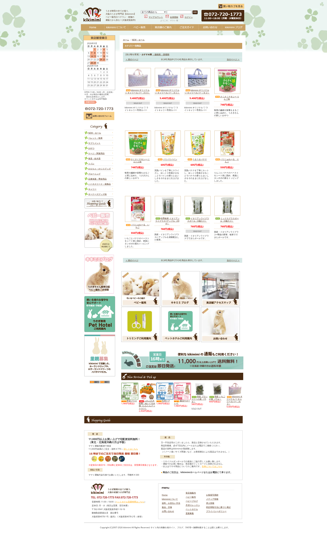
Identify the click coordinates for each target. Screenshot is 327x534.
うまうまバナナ (200, 159)
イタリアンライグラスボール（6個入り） (198, 219)
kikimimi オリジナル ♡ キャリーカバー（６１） (167, 91)
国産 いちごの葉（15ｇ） (217, 397)
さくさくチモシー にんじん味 (140, 160)
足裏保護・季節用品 (97, 178)
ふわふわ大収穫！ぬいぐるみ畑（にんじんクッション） (147, 404)
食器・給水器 (94, 158)
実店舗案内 (191, 492)
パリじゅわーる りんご (229, 160)
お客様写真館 (212, 494)
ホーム (126, 39)
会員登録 (174, 17)
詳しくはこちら (131, 448)
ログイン (189, 17)
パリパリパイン (170, 159)
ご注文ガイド (186, 27)
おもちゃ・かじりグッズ (99, 168)
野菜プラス (132, 400)
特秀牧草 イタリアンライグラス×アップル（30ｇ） (167, 221)
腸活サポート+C (182, 402)
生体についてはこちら (212, 466)
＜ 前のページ (132, 59)
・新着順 (165, 54)
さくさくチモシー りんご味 (229, 98)
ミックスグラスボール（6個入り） (229, 219)
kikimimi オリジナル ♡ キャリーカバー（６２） (197, 91)
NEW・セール (94, 132)
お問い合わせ (210, 27)
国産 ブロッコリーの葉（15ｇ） (199, 399)
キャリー (92, 189)
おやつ (91, 148)
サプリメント (94, 143)
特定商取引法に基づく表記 (218, 507)
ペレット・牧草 (95, 138)
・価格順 (156, 54)
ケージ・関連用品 (96, 153)
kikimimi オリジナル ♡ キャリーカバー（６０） (137, 91)
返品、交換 (167, 507)
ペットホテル (192, 509)
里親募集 (190, 513)
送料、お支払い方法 (171, 503)
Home (92, 27)
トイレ (91, 163)
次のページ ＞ (233, 59)
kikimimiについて (116, 27)
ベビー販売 (139, 27)
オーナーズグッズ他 (97, 194)
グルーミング (94, 173)
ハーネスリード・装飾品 (99, 184)
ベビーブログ (233, 27)
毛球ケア (166, 400)
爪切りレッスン (193, 505)
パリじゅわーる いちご (140, 226)
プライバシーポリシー (216, 511)
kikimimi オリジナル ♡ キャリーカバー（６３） (234, 400)
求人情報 (210, 503)
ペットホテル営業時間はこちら (130, 501)
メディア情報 (212, 499)
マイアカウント (156, 17)
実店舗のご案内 (163, 27)
